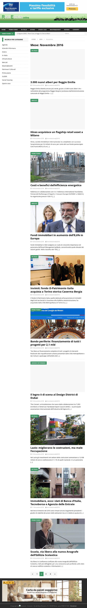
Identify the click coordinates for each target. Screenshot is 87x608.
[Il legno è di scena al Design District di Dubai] (57, 376)
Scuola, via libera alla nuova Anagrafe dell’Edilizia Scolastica (54, 553)
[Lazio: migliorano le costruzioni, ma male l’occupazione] (57, 430)
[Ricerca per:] (74, 33)
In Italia (24, 30)
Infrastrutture (7, 59)
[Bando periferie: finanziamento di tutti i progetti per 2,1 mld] (57, 323)
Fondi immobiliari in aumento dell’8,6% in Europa (56, 236)
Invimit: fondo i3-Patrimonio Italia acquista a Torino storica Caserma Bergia (56, 289)
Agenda (66, 30)
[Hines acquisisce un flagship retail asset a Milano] (57, 114)
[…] (52, 93)
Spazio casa (42, 30)
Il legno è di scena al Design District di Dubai (54, 396)
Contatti (76, 30)
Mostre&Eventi (55, 30)
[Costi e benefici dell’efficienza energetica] (57, 167)
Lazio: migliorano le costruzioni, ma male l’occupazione (56, 449)
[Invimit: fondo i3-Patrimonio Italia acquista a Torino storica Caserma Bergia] (57, 270)
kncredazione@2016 (53, 85)
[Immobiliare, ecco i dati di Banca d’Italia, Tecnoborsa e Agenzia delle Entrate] (57, 483)
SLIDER (4, 76)
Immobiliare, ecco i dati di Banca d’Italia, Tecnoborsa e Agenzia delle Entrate (56, 502)
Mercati (5, 62)
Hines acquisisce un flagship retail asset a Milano (56, 133)
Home (4, 30)
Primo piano (13, 30)
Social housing (7, 80)
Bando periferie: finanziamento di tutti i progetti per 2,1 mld (55, 343)
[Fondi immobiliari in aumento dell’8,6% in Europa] (57, 217)
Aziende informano (9, 48)
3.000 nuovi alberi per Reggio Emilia (52, 82)
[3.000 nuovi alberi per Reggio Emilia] (57, 64)
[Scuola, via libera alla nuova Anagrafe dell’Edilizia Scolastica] (57, 534)
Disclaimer (73, 606)
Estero (32, 30)
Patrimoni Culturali (9, 69)
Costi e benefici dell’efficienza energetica (55, 185)
